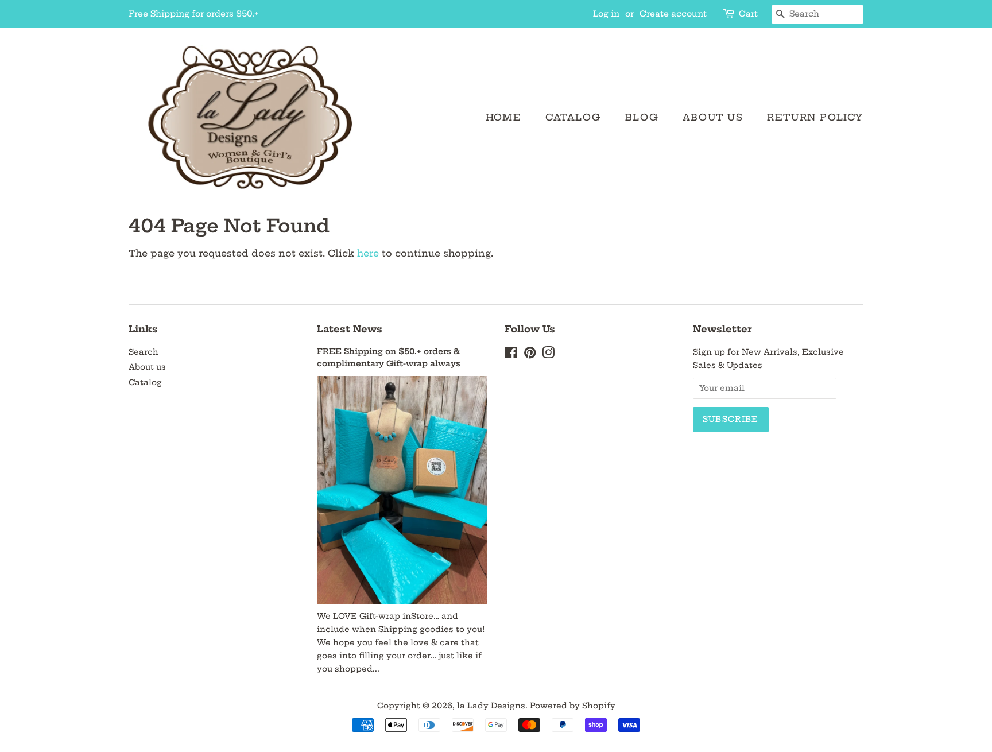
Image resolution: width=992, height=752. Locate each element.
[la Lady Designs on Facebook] (511, 355)
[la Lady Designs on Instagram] (548, 355)
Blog (641, 117)
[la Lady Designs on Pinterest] (530, 355)
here (368, 253)
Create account (673, 14)
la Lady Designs (491, 706)
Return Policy (815, 117)
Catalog (573, 117)
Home (503, 117)
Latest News (349, 329)
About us (713, 117)
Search (143, 352)
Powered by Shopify (572, 706)
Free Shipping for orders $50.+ (194, 14)
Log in (606, 14)
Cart (748, 14)
